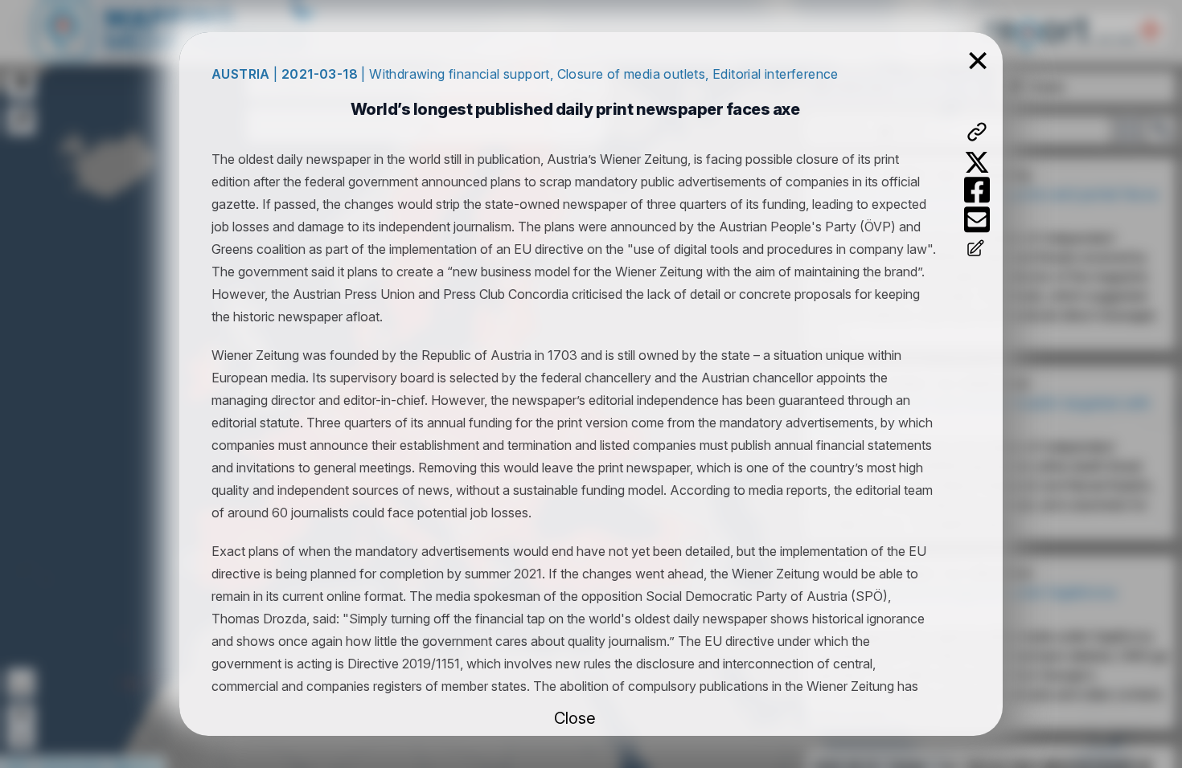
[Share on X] (977, 162)
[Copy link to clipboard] (977, 132)
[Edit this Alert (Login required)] (977, 250)
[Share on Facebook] (977, 190)
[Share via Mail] (977, 220)
